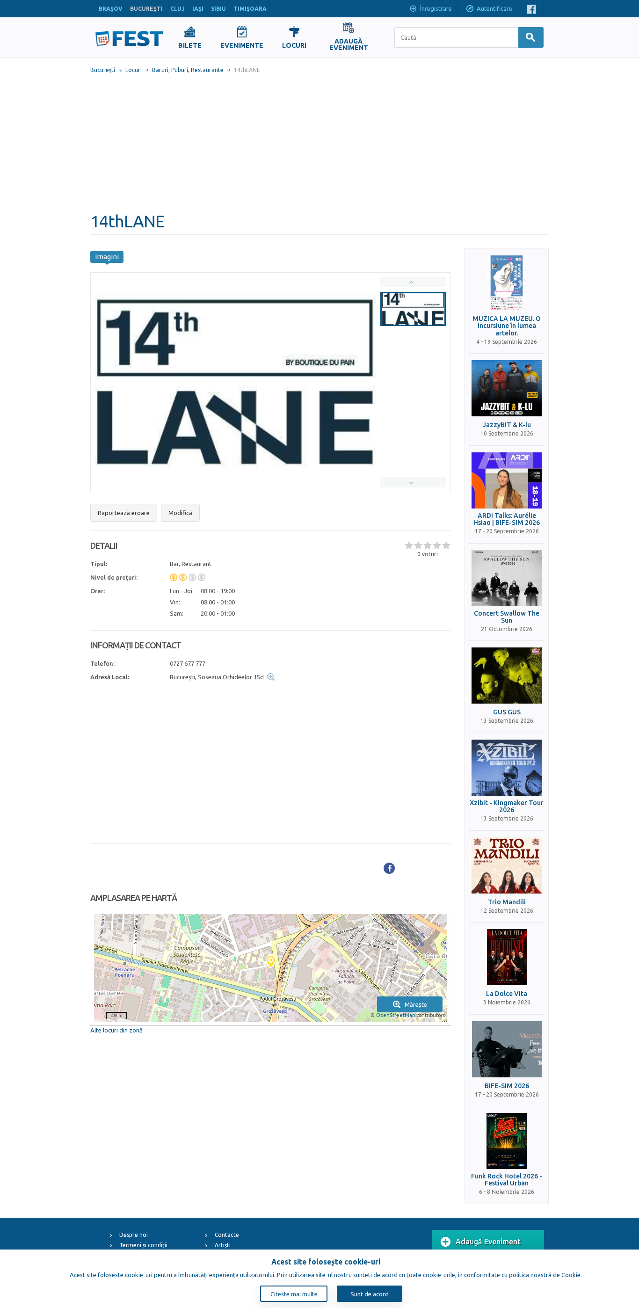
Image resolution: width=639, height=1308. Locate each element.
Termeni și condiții (143, 1245)
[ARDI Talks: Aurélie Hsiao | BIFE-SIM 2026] (507, 480)
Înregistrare (436, 8)
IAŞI (197, 9)
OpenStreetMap (395, 1015)
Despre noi (133, 1235)
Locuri (133, 70)
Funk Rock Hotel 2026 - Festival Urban (506, 1180)
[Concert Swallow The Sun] (507, 578)
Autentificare (494, 8)
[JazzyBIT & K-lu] (507, 388)
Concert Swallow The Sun (506, 617)
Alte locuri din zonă (116, 1030)
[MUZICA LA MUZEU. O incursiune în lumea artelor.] (507, 283)
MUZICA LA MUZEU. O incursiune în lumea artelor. (506, 326)
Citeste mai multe (294, 1294)
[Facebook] (389, 868)
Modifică (180, 512)
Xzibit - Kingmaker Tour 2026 (507, 806)
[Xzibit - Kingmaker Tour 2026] (507, 768)
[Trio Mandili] (507, 865)
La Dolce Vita (506, 993)
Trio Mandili (507, 902)
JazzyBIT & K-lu (507, 425)
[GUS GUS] (507, 675)
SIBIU (218, 9)
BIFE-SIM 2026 (507, 1086)
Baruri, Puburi (170, 70)
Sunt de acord (369, 1294)
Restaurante (207, 70)
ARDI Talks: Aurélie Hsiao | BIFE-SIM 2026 (506, 519)
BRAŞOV (111, 9)
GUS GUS (507, 712)
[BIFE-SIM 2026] (507, 1049)
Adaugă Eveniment (488, 1241)
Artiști (223, 1245)
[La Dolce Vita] (507, 957)
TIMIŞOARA (250, 9)
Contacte (227, 1235)
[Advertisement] (319, 142)
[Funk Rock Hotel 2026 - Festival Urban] (507, 1141)
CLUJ (177, 9)
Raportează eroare (124, 512)
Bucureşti (102, 70)
